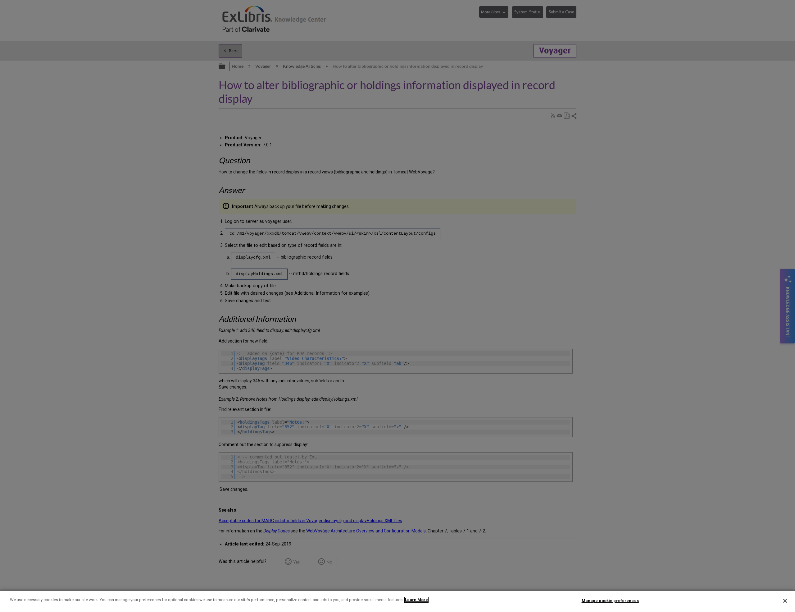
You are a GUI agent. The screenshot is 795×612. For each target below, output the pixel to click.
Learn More (416, 599)
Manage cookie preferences (610, 600)
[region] (397, 601)
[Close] (785, 601)
